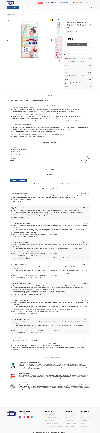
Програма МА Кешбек (50, 417)
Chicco (8, 12)
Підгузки (24, 12)
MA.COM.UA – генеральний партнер (54, 426)
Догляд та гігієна (16, 12)
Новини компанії (84, 420)
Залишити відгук (18, 180)
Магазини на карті (49, 414)
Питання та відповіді (71, 423)
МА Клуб (47, 2)
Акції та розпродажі (50, 420)
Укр (52, 2)
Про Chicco (82, 414)
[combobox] (78, 52)
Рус (56, 2)
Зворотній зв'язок (70, 420)
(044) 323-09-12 (24, 412)
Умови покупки (84, 426)
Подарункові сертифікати (51, 423)
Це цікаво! (82, 423)
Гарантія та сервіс (70, 417)
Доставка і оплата (70, 414)
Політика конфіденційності (86, 417)
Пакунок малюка (70, 426)
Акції (40, 2)
